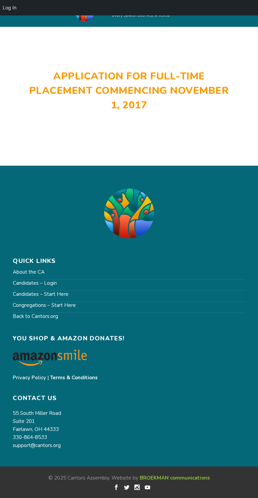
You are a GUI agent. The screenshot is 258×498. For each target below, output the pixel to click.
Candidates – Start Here (41, 294)
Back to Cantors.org (35, 316)
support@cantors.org (37, 445)
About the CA (29, 272)
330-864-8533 (30, 437)
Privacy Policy (29, 377)
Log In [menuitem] (9, 7)
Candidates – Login (35, 283)
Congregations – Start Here (44, 305)
